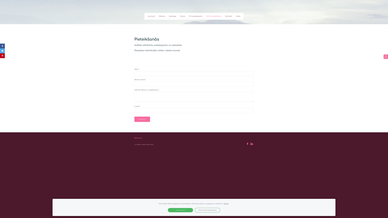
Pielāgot (226, 204)
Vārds (137, 69)
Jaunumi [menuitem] (151, 16)
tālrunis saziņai (140, 79)
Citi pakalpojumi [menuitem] (195, 16)
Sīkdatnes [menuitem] (138, 138)
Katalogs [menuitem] (172, 16)
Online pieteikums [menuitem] (213, 16)
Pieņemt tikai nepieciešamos (208, 210)
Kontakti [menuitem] (228, 16)
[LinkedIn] (252, 144)
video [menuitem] (238, 16)
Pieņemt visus (180, 210)
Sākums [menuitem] (162, 16)
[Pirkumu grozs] (386, 57)
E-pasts (137, 106)
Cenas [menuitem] (182, 16)
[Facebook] (247, 144)
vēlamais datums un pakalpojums (147, 90)
